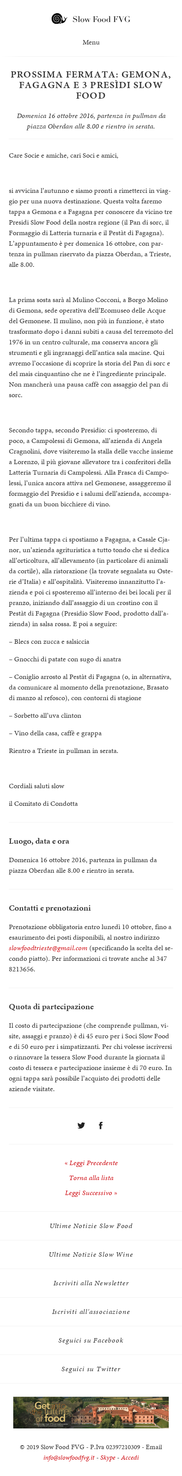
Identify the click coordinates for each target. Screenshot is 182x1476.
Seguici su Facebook (90, 1340)
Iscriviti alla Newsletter (91, 1283)
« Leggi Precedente (91, 1163)
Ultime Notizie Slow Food (91, 1226)
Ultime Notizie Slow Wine (91, 1254)
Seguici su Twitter (90, 1369)
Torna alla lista (91, 1178)
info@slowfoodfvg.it (69, 1457)
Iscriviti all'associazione (91, 1311)
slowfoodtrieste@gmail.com (48, 948)
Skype (107, 1457)
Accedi (130, 1457)
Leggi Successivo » (91, 1193)
